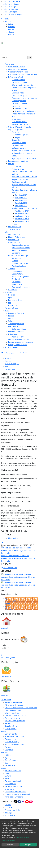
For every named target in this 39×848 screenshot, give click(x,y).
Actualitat (10, 353)
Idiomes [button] (8, 21)
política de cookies (22, 837)
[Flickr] (23, 801)
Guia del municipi (12, 742)
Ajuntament (6, 700)
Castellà (11, 26)
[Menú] (2, 61)
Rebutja (10, 845)
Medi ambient (10, 784)
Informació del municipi (14, 744)
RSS (6, 366)
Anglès (11, 29)
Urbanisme (9, 789)
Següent (11, 657)
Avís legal (8, 812)
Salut (7, 778)
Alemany (11, 32)
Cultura (8, 776)
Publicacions (10, 609)
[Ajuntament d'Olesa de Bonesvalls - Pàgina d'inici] (12, 49)
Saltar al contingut (11, 4)
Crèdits (8, 805)
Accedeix (4, 628)
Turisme (8, 747)
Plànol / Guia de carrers (14, 736)
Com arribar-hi (11, 734)
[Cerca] (30, 57)
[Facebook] (19, 801)
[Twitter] (15, 801)
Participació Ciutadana (14, 797)
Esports (8, 773)
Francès (11, 34)
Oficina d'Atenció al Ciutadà (16, 715)
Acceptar (28, 845)
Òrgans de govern (12, 718)
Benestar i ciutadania (13, 786)
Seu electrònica (11, 726)
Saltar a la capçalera (11, 1)
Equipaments (10, 739)
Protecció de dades (12, 810)
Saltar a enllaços (10, 12)
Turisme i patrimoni (13, 781)
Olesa (3, 731)
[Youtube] (27, 801)
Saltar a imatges (10, 6)
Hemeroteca (10, 369)
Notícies (23, 352)
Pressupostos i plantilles (15, 721)
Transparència (10, 728)
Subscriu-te (6, 676)
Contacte (5, 19)
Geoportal (9, 749)
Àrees (3, 768)
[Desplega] (16, 353)
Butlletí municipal (12, 364)
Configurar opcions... (9, 840)
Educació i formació (13, 770)
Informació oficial (12, 713)
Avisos (7, 604)
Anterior (4, 657)
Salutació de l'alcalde (13, 702)
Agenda (8, 361)
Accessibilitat (10, 815)
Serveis (8, 723)
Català (10, 24)
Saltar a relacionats (11, 9)
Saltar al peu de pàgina (12, 14)
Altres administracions (14, 705)
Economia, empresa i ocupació (17, 794)
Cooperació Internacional (15, 791)
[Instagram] (31, 801)
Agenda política (11, 601)
